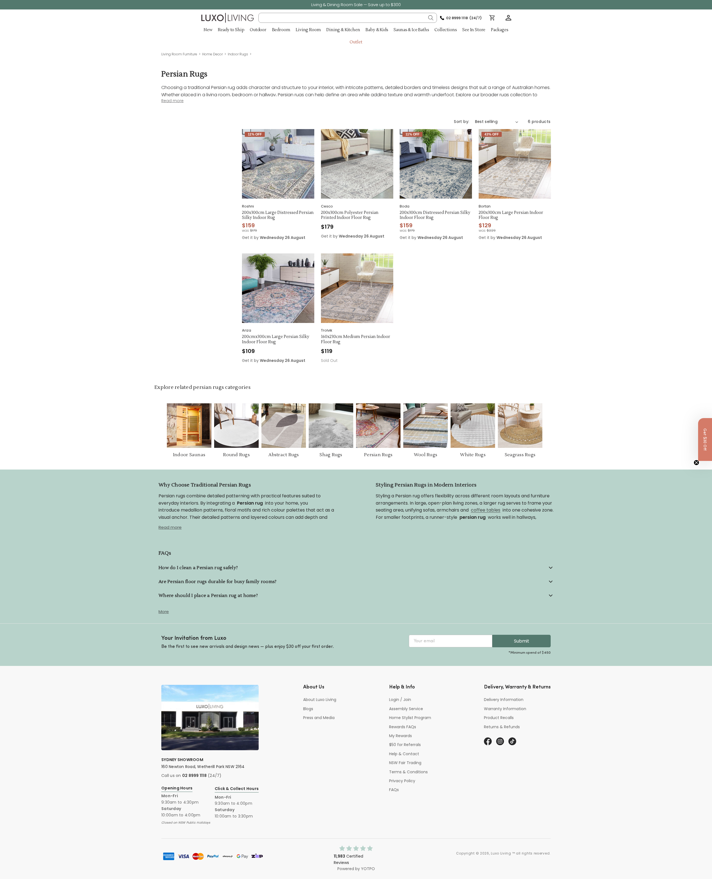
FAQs (394, 789)
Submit (521, 641)
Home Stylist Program (410, 717)
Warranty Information (505, 709)
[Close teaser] (696, 462)
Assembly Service (406, 709)
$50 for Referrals (405, 744)
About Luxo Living (319, 699)
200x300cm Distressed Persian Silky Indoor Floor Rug (435, 215)
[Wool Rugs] (425, 425)
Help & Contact (404, 754)
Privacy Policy (402, 781)
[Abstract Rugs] (283, 425)
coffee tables (485, 510)
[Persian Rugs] (378, 425)
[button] (508, 18)
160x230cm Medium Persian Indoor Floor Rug (355, 339)
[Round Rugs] (236, 425)
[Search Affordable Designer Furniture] (431, 18)
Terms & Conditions (408, 772)
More (164, 611)
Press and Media (319, 717)
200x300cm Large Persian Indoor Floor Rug (511, 215)
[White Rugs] (473, 425)
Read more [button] (172, 100)
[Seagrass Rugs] (520, 425)
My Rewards (400, 736)
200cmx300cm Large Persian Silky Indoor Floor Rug (275, 339)
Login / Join (400, 699)
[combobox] (347, 18)
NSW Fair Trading (405, 763)
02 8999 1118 (194, 775)
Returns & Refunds (502, 727)
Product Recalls (499, 717)
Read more (170, 527)
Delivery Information (503, 699)
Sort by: (461, 121)
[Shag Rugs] (331, 425)
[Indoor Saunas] (189, 425)
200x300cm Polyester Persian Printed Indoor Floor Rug (350, 215)
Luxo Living (501, 853)
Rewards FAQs (402, 727)
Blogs (308, 709)
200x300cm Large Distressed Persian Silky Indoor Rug (278, 215)
